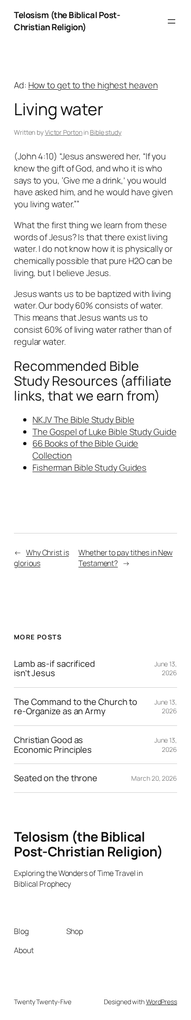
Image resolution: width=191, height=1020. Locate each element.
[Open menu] (171, 21)
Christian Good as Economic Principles (53, 744)
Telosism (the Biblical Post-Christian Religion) (67, 21)
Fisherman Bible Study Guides (89, 467)
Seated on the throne (55, 778)
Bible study (105, 132)
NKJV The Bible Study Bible (83, 420)
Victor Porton (64, 132)
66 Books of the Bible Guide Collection (85, 449)
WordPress (161, 1001)
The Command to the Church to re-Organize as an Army (75, 706)
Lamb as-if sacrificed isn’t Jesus (54, 668)
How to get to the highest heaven (93, 85)
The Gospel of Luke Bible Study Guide (104, 432)
